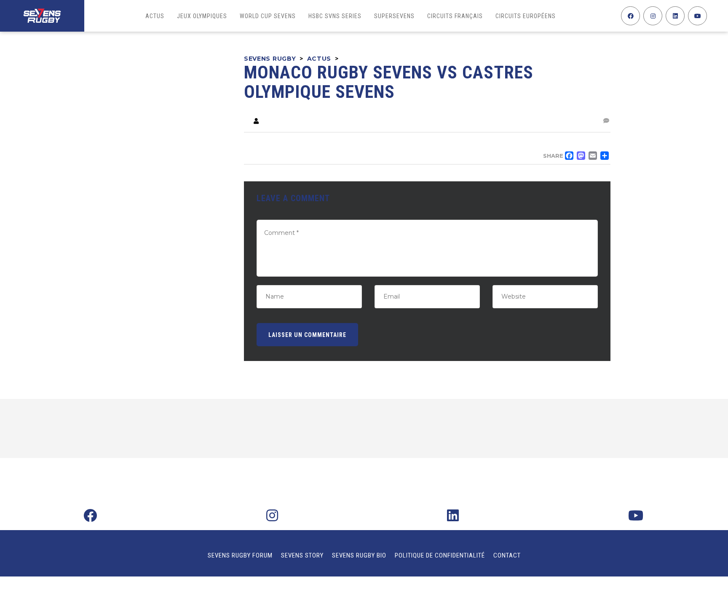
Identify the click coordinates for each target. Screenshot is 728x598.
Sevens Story (302, 555)
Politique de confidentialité (440, 555)
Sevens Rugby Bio (359, 555)
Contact (507, 555)
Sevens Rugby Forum (240, 555)
